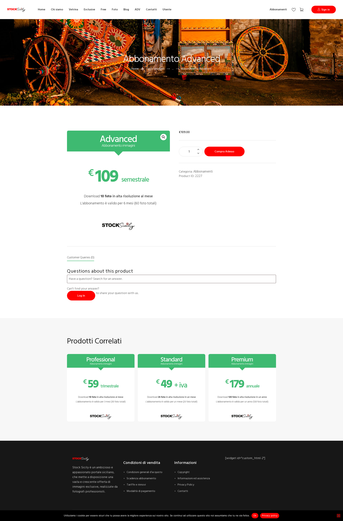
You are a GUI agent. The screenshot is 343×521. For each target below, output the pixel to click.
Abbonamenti (278, 9)
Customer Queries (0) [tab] (80, 257)
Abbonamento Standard (156, 405)
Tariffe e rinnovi (136, 484)
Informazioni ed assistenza (194, 478)
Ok (255, 515)
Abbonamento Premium (227, 405)
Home (135, 68)
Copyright (184, 472)
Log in (81, 295)
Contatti (183, 491)
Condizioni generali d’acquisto (144, 472)
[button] (163, 137)
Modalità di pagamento (141, 491)
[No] (338, 515)
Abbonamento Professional (87, 405)
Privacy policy (270, 515)
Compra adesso (224, 151)
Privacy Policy (186, 484)
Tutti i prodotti (155, 68)
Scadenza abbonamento (141, 478)
